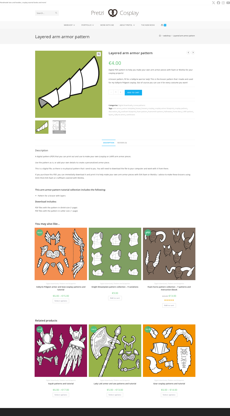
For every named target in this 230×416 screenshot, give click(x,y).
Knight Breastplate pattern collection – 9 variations (115, 287)
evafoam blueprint (128, 111)
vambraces (130, 114)
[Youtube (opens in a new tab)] (227, 3)
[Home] (160, 35)
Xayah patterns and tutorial (61, 383)
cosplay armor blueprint (164, 108)
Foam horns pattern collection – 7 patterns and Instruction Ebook (169, 288)
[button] (99, 54)
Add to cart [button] (115, 298)
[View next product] (193, 52)
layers (111, 114)
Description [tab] (108, 143)
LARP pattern (187, 111)
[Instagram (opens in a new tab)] (223, 3)
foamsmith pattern (155, 111)
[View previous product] (188, 52)
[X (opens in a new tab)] (213, 3)
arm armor (117, 108)
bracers (144, 108)
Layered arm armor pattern (184, 35)
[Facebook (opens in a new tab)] (218, 3)
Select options (61, 301)
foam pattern (142, 111)
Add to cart (133, 92)
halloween (168, 111)
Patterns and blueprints (67, 283)
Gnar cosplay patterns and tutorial (169, 383)
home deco (177, 111)
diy (119, 111)
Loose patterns (139, 105)
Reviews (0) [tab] (122, 143)
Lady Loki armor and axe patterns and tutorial (115, 383)
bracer (138, 108)
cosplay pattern (181, 108)
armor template (128, 108)
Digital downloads (125, 105)
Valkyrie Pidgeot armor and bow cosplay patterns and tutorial (60, 288)
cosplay (151, 108)
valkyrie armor (120, 114)
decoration (113, 111)
